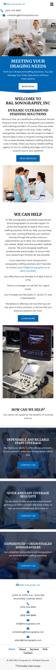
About (22, 649)
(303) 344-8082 (13, 10)
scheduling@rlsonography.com (22, 15)
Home (12, 649)
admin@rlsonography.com (28, 640)
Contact (28, 653)
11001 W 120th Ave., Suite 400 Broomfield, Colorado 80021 (28, 597)
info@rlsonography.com (35, 267)
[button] (28, 86)
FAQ (45, 649)
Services (34, 649)
